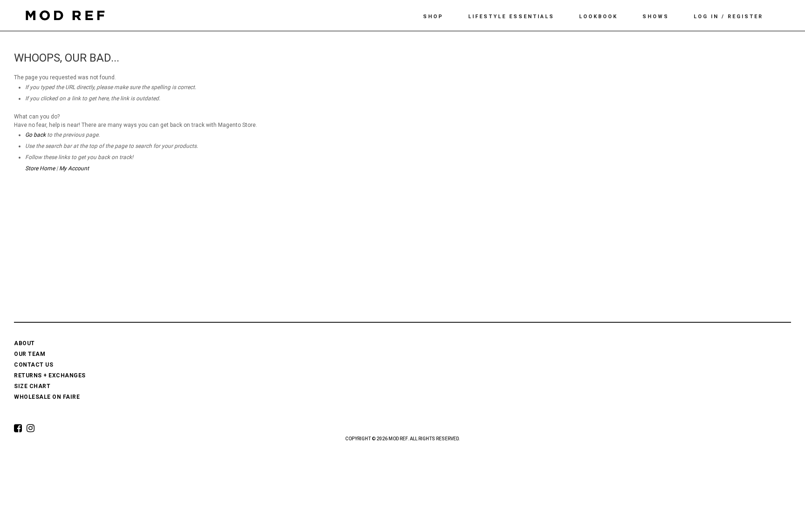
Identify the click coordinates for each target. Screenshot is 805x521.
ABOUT (24, 343)
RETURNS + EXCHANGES (50, 375)
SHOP (433, 17)
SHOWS (655, 17)
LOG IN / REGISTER (728, 17)
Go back (35, 135)
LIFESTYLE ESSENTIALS (511, 17)
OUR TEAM (29, 354)
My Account (74, 168)
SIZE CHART (32, 386)
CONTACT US (33, 364)
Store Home (40, 168)
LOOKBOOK (598, 17)
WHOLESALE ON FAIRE (47, 397)
